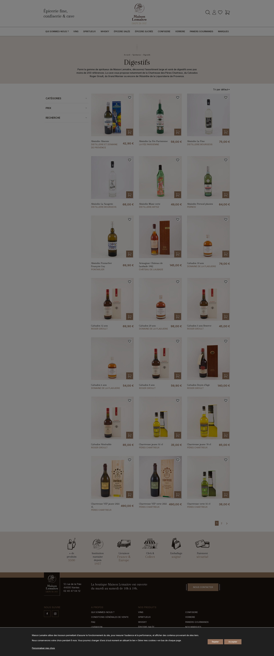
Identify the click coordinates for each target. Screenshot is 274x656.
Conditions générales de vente (110, 617)
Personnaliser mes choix (43, 648)
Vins (75, 31)
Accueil (127, 55)
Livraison (96, 627)
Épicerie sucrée (144, 31)
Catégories (53, 98)
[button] (129, 132)
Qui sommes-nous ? (57, 31)
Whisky (105, 31)
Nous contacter (203, 587)
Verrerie (180, 31)
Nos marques (193, 627)
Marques (223, 31)
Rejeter (215, 641)
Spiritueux (89, 31)
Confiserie (164, 31)
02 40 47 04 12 (72, 590)
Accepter (232, 641)
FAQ (93, 622)
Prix (48, 108)
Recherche (53, 117)
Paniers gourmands (201, 31)
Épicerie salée (122, 31)
